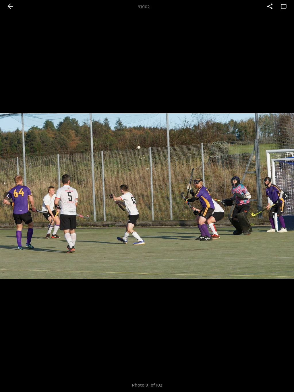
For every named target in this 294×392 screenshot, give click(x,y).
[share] (269, 7)
